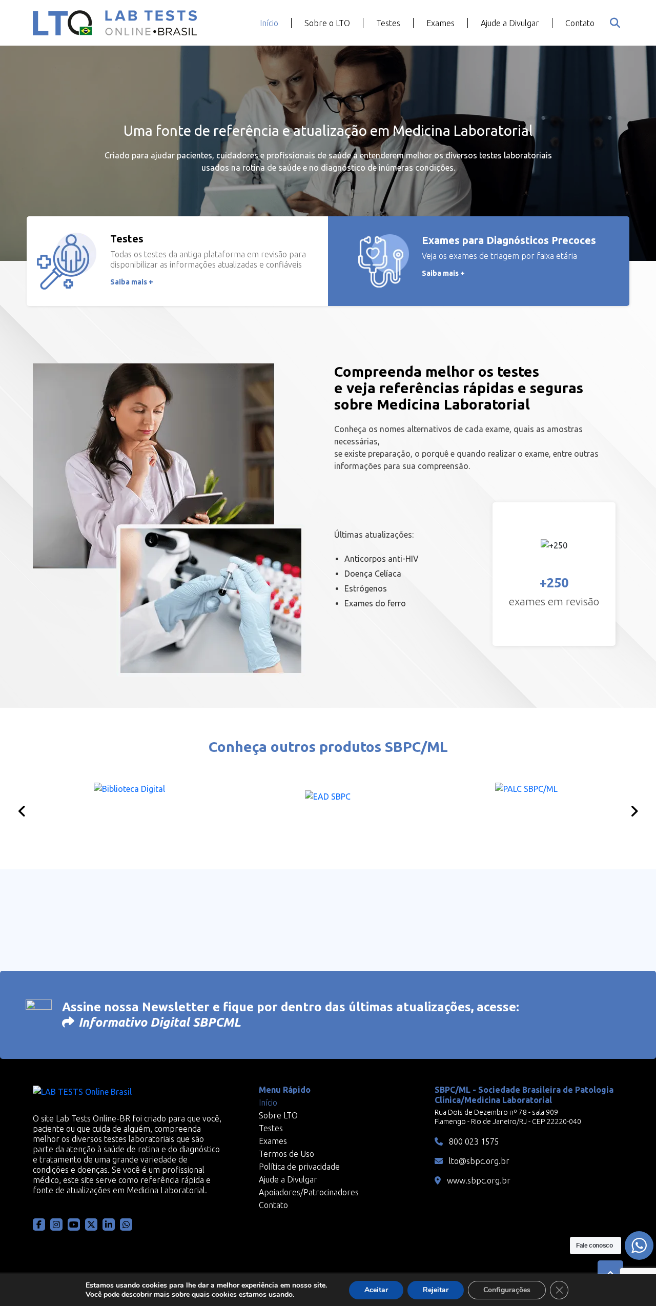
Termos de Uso (286, 1153)
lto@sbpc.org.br (478, 1161)
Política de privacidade (299, 1166)
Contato (579, 23)
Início (269, 23)
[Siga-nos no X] (91, 1224)
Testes (388, 23)
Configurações (506, 1290)
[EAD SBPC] (327, 808)
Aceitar (376, 1290)
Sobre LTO (278, 1115)
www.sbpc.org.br (477, 1180)
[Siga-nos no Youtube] (74, 1224)
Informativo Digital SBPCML (159, 1022)
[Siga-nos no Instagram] (56, 1224)
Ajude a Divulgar (510, 23)
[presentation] (22, 811)
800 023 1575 (473, 1141)
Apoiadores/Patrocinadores (309, 1192)
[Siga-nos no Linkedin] (108, 1224)
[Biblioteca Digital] (129, 808)
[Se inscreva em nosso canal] (126, 1224)
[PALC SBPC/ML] (526, 808)
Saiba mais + (131, 282)
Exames (440, 23)
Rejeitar (435, 1290)
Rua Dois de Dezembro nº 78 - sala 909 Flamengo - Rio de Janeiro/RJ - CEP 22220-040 (508, 1117)
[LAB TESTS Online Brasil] (115, 22)
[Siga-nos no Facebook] (39, 1224)
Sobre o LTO (327, 23)
